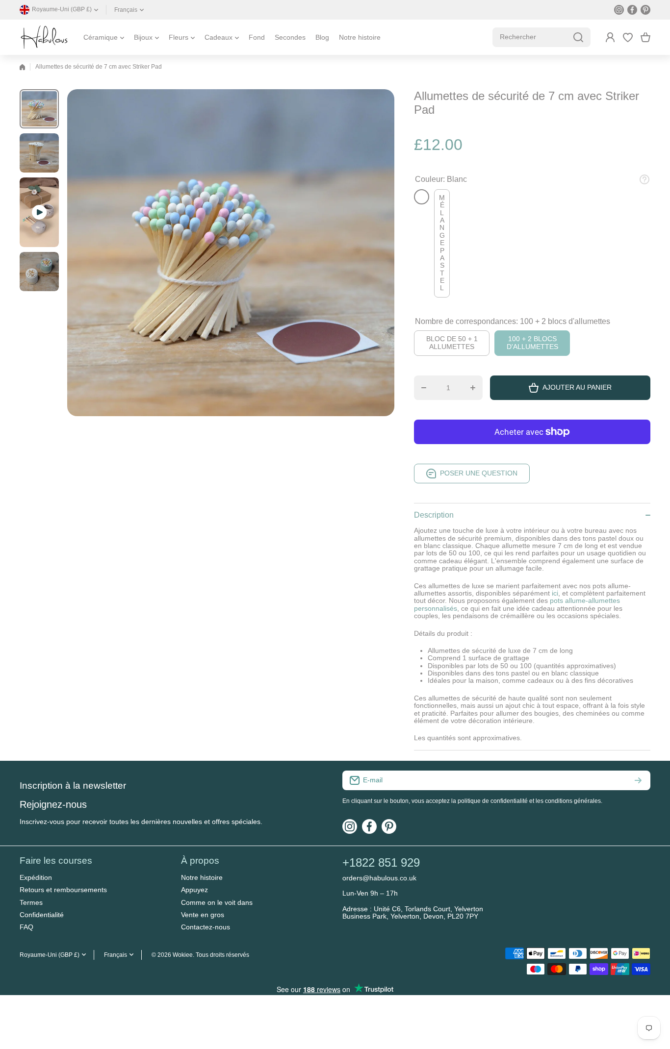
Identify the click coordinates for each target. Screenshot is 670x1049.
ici (555, 593)
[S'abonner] (638, 780)
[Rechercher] (578, 37)
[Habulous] (44, 37)
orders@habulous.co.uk (379, 878)
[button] (645, 37)
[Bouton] (644, 179)
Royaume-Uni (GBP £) (49, 954)
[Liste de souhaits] (628, 37)
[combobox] (541, 37)
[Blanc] (421, 196)
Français (125, 9)
